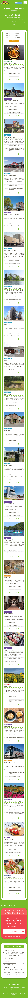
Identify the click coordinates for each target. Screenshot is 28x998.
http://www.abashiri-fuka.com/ (15, 852)
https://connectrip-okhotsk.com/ (15, 552)
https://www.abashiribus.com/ (14, 776)
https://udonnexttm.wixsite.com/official (16, 737)
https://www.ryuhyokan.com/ (14, 515)
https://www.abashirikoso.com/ (15, 299)
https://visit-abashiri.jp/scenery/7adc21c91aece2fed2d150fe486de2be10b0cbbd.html (16, 813)
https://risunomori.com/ (13, 661)
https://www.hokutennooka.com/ (15, 225)
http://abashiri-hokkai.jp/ (13, 335)
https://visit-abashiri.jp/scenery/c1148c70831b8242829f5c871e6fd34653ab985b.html (16, 700)
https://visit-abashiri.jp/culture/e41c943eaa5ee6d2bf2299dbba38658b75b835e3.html (16, 149)
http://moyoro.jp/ (12, 405)
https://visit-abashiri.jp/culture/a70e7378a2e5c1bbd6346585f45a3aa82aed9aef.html (16, 477)
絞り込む (14, 40)
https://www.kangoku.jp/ (13, 625)
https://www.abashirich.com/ (14, 263)
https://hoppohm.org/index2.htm (15, 112)
